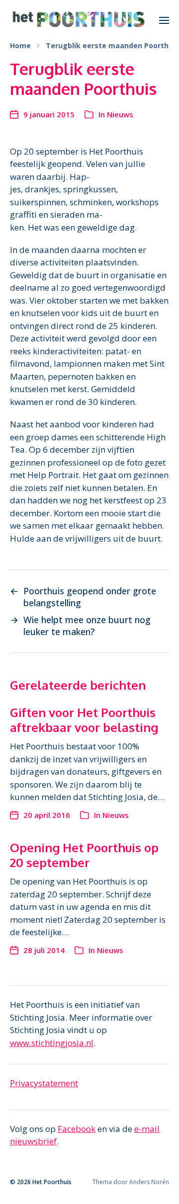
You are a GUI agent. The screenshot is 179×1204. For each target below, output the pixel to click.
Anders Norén (149, 1182)
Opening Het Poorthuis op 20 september (84, 855)
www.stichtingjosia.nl (51, 1042)
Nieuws (120, 114)
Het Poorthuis (52, 1182)
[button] (164, 20)
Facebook (76, 1128)
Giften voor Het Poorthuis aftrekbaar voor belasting (84, 720)
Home (20, 45)
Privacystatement (44, 1083)
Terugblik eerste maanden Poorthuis (112, 45)
